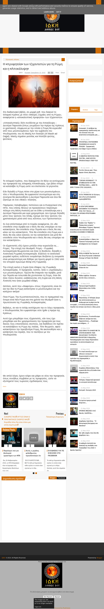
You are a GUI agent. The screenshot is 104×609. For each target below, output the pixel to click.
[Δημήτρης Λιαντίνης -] (74, 421)
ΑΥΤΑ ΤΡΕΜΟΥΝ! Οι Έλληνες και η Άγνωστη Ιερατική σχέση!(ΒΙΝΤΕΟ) (89, 197)
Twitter (24, 398)
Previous (3, 437)
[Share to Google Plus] (18, 439)
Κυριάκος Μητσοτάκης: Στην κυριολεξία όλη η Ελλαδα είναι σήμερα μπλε (89, 370)
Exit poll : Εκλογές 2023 (87, 390)
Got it (58, 12)
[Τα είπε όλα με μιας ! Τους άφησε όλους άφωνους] (74, 170)
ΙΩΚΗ (21, 73)
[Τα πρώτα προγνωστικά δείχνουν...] (74, 401)
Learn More (49, 12)
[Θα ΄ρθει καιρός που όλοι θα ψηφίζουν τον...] (74, 433)
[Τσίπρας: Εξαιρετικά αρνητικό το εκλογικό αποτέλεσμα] (74, 380)
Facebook (20, 398)
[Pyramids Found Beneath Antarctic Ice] (74, 265)
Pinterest (31, 398)
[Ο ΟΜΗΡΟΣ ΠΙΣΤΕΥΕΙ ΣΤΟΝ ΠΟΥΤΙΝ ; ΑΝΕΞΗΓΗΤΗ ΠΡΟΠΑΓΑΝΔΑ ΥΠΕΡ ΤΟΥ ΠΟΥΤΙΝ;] (74, 156)
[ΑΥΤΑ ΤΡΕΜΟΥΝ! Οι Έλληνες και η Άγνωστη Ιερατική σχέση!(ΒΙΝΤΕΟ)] (74, 195)
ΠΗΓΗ (4, 386)
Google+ (28, 398)
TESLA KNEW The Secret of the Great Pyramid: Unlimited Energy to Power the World (89, 256)
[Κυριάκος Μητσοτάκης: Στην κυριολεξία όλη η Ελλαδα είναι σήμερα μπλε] (74, 368)
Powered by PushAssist (62, 608)
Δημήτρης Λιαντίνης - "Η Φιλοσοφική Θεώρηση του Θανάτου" (88, 423)
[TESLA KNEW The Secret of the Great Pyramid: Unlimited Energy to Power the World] (74, 254)
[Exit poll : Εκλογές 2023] (74, 390)
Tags (96, 110)
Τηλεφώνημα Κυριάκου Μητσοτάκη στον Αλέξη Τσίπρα (87, 288)
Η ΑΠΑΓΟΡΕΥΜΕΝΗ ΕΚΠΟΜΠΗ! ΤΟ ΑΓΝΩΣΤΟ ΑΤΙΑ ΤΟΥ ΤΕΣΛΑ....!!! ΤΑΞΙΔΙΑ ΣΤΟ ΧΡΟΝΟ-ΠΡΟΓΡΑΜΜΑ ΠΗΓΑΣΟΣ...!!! (84, 211)
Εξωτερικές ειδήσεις (12, 59)
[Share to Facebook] (12, 439)
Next (64, 437)
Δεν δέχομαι (48, 597)
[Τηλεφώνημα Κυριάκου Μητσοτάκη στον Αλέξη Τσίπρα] (74, 286)
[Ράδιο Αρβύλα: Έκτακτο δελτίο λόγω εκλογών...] (74, 276)
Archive (85, 110)
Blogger (53, 478)
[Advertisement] (52, 39)
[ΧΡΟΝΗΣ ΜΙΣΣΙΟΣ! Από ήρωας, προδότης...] (74, 411)
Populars (74, 109)
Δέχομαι (57, 597)
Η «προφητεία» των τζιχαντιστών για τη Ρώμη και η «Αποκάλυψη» (33, 66)
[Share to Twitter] (15, 439)
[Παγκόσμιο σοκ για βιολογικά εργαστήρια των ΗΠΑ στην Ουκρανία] (12, 437)
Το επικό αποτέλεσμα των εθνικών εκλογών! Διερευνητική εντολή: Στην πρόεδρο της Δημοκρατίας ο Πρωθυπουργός (84, 356)
